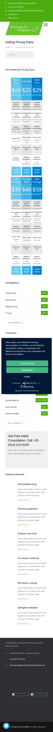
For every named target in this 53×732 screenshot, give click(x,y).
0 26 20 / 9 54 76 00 (15, 7)
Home (7, 47)
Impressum (13, 14)
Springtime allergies (28, 607)
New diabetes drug (27, 484)
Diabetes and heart (27, 533)
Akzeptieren (27, 363)
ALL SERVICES (14, 322)
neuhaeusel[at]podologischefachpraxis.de (26, 11)
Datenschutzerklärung (30, 390)
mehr (27, 376)
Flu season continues (28, 558)
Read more (23, 500)
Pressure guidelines (28, 509)
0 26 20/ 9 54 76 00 (17, 659)
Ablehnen (27, 370)
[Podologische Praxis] (24, 28)
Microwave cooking (27, 583)
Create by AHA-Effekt (20, 727)
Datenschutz (13, 18)
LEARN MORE (16, 171)
